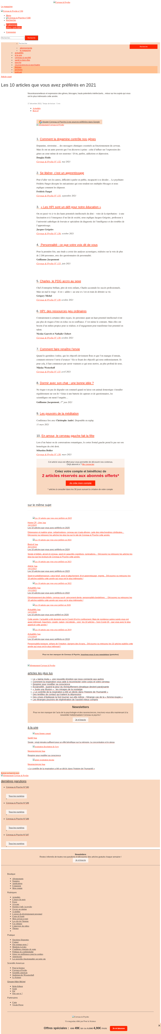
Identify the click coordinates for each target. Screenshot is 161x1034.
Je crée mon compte (80, 483)
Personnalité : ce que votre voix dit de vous (69, 244)
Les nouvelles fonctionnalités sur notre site (29, 958)
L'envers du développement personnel (27, 914)
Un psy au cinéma (19, 909)
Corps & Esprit (18, 916)
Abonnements (17, 878)
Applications (17, 883)
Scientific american (19, 972)
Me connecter (88, 464)
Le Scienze (16, 977)
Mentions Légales (19, 946)
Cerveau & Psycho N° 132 (48, 161)
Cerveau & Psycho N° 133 (48, 263)
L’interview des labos (20, 926)
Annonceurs (17, 956)
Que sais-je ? (17, 993)
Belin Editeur (17, 986)
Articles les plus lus (40, 673)
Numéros (16, 881)
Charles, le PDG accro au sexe (60, 281)
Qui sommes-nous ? (20, 944)
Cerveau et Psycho (19, 970)
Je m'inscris (80, 860)
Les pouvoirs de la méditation (59, 413)
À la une (15, 904)
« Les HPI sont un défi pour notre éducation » (71, 207)
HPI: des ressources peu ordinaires (63, 311)
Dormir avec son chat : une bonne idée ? (67, 383)
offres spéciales (14, 26)
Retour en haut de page (10, 773)
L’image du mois (19, 899)
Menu (8, 15)
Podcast (18, 72)
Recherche (11, 20)
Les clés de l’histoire (20, 921)
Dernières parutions (13, 781)
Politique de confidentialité (22, 951)
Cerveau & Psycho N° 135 (48, 195)
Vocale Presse (17, 1004)
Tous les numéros (16, 796)
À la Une (33, 727)
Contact (15, 942)
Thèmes (15, 928)
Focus (14, 901)
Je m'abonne (118, 1028)
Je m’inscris (80, 720)
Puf (13, 991)
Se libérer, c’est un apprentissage (62, 173)
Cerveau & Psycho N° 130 (48, 454)
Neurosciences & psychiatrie (27, 65)
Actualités (37, 108)
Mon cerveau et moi (20, 918)
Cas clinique (17, 923)
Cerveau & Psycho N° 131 (48, 371)
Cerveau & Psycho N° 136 (48, 233)
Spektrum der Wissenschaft (23, 975)
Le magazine (25, 50)
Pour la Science (18, 967)
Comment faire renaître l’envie (60, 349)
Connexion (11, 32)
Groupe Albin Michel (16, 982)
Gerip (14, 988)
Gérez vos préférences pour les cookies (27, 954)
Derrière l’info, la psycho (22, 906)
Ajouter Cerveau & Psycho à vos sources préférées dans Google (71, 122)
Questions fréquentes (20, 939)
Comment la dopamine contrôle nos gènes (68, 139)
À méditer (16, 911)
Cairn (14, 1002)
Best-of (35, 110)
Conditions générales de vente (24, 949)
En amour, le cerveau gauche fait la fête (68, 435)
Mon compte (17, 888)
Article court (6, 77)
